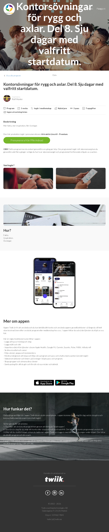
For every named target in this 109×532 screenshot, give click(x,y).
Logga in (101, 8)
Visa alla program (13, 75)
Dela (54, 75)
